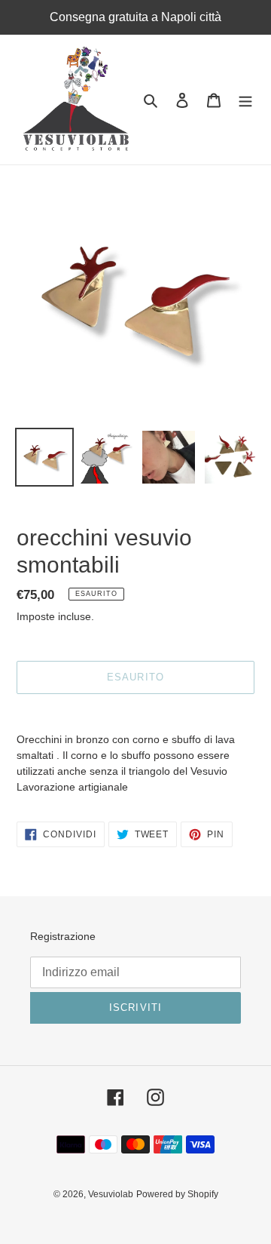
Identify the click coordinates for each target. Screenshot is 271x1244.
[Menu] (245, 100)
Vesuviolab (110, 1194)
